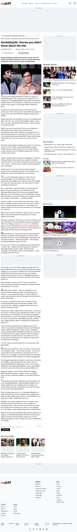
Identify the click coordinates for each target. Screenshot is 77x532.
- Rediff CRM (38, 495)
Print (40, 426)
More (55, 3)
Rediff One (37, 486)
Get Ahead (59, 495)
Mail (26, 3)
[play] (60, 212)
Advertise (11, 523)
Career (15, 511)
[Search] (70, 3)
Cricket (58, 493)
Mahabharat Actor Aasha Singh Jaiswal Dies (58, 144)
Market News (4, 511)
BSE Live (3, 506)
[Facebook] (37, 529)
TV (51, 3)
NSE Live (3, 509)
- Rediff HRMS (38, 493)
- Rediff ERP (38, 497)
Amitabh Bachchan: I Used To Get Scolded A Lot (60, 154)
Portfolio (3, 515)
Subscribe (5, 429)
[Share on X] (33, 529)
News (30, 3)
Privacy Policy (17, 524)
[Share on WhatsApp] (30, 529)
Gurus (49, 3)
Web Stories (47, 204)
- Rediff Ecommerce (40, 491)
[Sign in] (74, 3)
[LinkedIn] (47, 529)
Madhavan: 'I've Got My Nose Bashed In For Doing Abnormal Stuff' (60, 150)
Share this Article (9, 53)
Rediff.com (60, 523)
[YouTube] (43, 529)
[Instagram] (40, 529)
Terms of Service (26, 524)
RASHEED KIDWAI (7, 49)
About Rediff (2, 524)
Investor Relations (36, 524)
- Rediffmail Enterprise (40, 488)
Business (59, 486)
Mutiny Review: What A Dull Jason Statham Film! (60, 147)
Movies (8, 38)
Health (15, 506)
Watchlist (3, 513)
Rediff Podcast (60, 502)
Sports (58, 491)
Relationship (17, 513)
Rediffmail (37, 484)
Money (36, 3)
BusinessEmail (44, 3)
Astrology (59, 500)
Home (23, 3)
